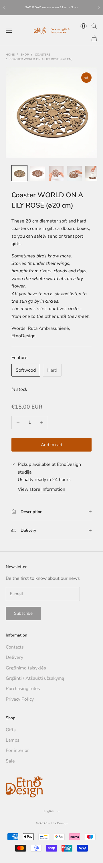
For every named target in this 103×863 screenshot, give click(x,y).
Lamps (12, 740)
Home (10, 55)
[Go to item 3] (56, 173)
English (48, 811)
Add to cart (51, 445)
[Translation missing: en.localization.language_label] (83, 26)
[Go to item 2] (38, 173)
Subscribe (23, 613)
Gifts (11, 730)
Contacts (15, 647)
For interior (17, 750)
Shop (25, 55)
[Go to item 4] (74, 173)
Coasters (42, 55)
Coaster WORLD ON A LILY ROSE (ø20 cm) (40, 59)
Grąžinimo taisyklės (26, 668)
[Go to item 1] (19, 173)
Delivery (14, 657)
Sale (10, 761)
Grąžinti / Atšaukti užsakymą (35, 678)
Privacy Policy (20, 699)
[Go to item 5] (93, 173)
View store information (41, 489)
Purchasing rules (23, 688)
